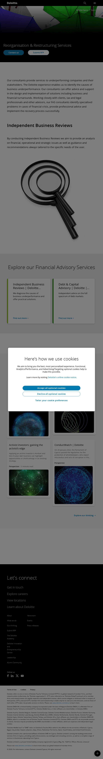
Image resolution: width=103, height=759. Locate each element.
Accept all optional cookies (51, 388)
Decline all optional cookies (51, 394)
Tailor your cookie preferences (51, 400)
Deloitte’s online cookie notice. (62, 377)
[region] (51, 379)
